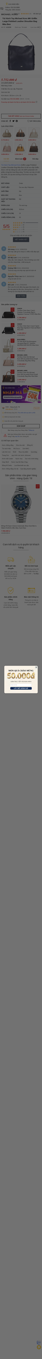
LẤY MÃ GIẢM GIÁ (21, 688)
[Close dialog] (36, 667)
